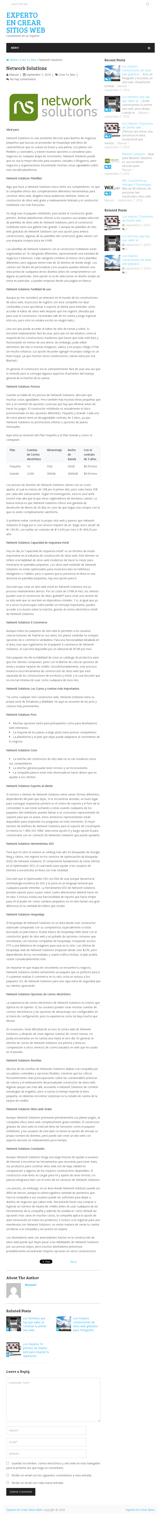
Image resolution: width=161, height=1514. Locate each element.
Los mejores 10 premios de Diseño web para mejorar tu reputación (36, 1350)
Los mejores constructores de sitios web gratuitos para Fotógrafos (85, 1324)
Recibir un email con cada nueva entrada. (38, 1483)
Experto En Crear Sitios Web (25, 22)
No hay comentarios (23, 79)
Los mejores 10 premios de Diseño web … (137, 125)
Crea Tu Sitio (28, 60)
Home (13, 60)
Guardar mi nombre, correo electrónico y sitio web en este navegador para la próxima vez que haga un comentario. (53, 1465)
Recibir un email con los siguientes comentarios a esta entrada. (52, 1475)
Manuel (14, 74)
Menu (15, 47)
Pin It (73, 1262)
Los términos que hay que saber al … (136, 99)
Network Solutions (133, 154)
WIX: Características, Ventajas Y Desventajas (136, 182)
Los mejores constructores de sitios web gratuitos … (136, 70)
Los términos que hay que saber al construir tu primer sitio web (35, 1324)
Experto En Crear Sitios (140, 1510)
